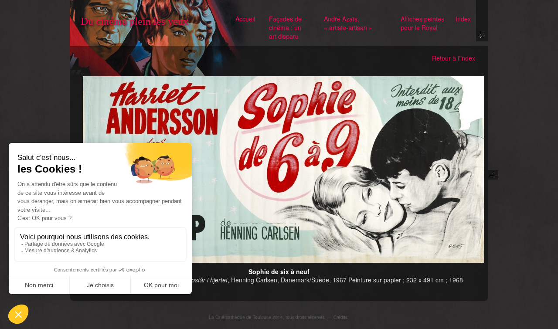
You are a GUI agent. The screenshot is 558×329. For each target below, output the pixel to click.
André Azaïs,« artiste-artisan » (348, 23)
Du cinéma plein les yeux (134, 21)
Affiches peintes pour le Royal (422, 23)
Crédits (340, 317)
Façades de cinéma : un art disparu (285, 27)
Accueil (245, 18)
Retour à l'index (453, 58)
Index (463, 18)
